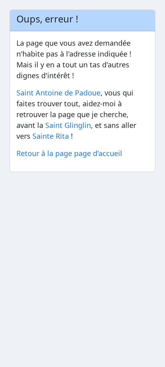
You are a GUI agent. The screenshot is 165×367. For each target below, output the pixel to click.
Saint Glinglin (68, 125)
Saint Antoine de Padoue (58, 92)
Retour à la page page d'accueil (69, 153)
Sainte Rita (50, 136)
